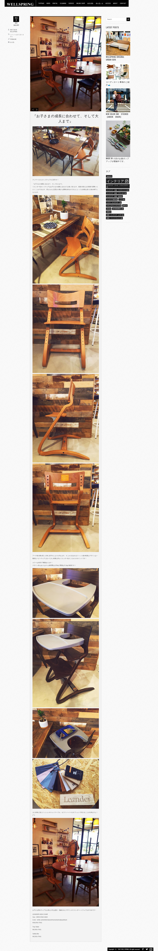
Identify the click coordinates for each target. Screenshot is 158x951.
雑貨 (109, 212)
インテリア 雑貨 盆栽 (114, 196)
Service (71, 3)
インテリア (117, 180)
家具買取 (90, 3)
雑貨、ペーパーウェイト (114, 218)
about (115, 3)
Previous (33, 109)
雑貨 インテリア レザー (115, 215)
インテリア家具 (112, 199)
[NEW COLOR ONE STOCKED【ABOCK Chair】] (118, 100)
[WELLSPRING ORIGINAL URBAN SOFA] (118, 43)
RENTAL (55, 3)
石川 (109, 209)
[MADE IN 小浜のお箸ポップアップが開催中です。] (118, 139)
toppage (41, 3)
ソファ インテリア (114, 202)
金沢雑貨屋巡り (118, 209)
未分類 (12, 42)
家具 (125, 205)
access (108, 3)
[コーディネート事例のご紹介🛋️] (118, 72)
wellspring (13, 32)
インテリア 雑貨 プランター (116, 193)
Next (36, 109)
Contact (123, 3)
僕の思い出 (99, 3)
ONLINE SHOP (80, 3)
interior (109, 176)
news (48, 3)
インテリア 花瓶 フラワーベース (117, 190)
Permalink (13, 39)
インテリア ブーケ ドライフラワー (117, 186)
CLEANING (63, 3)
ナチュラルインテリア (114, 205)
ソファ (121, 199)
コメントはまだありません (17, 35)
